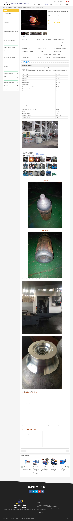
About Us (7, 518)
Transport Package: (40, 52)
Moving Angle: (24, 46)
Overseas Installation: (25, 51)
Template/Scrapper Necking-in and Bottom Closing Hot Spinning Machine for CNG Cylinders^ (63, 469)
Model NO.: (24, 39)
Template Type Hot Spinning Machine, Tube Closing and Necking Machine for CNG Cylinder (36, 469)
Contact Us (28, 518)
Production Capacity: (41, 57)
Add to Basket (56, 22)
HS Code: (23, 57)
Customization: (55, 57)
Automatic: (54, 51)
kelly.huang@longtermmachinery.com (54, 508)
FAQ (24, 518)
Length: (38, 48)
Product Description (26, 61)
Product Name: (55, 48)
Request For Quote (18, 518)
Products (12, 518)
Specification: (55, 52)
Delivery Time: (24, 52)
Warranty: (39, 51)
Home (4, 518)
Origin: (54, 55)
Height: (38, 46)
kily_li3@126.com (43, 508)
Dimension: (55, 46)
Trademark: (55, 54)
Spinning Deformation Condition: (43, 39)
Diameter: (23, 48)
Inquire (55, 19)
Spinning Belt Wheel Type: (57, 39)
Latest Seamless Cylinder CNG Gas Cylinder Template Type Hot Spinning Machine (45, 469)
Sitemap (32, 518)
